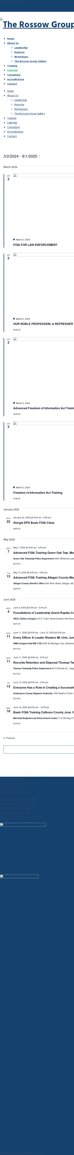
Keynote (19, 52)
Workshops (21, 56)
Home (10, 38)
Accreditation (15, 79)
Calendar (12, 70)
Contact (12, 84)
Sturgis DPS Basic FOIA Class (33, 523)
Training (12, 65)
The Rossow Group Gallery (30, 61)
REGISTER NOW (16, 9)
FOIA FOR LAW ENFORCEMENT (35, 245)
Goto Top (6, 1148)
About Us (13, 43)
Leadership (21, 47)
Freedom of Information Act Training (38, 492)
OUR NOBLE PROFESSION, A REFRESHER (43, 324)
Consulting (13, 75)
